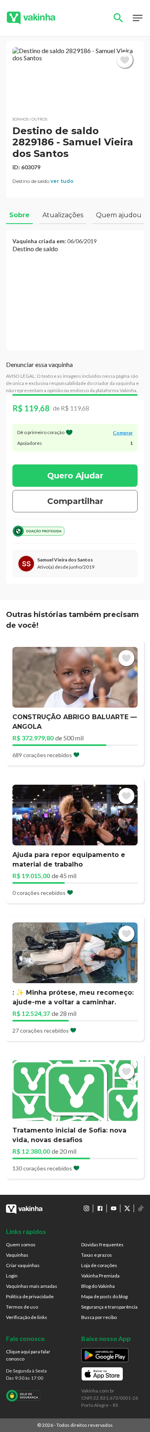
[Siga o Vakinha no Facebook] (100, 1208)
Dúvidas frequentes (102, 1245)
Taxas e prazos (96, 1255)
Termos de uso (22, 1307)
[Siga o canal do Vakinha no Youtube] (113, 1208)
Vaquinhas (17, 1255)
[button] (75, 78)
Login (12, 1276)
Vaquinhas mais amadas (31, 1286)
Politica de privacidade (30, 1296)
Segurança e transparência (109, 1307)
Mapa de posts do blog (104, 1296)
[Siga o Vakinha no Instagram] (86, 1208)
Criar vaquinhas (23, 1265)
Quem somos (21, 1245)
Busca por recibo (99, 1317)
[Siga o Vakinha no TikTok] (141, 1208)
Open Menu (137, 18)
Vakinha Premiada (100, 1276)
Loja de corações (99, 1265)
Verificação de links (26, 1317)
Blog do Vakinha (98, 1286)
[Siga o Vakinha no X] (127, 1208)
